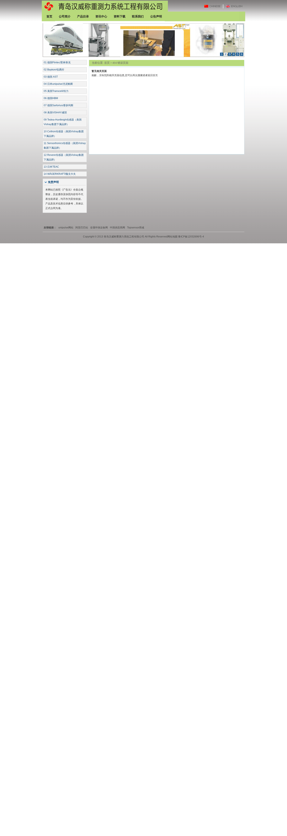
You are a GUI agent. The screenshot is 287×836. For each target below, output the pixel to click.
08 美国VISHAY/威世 (55, 112)
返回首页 (153, 75)
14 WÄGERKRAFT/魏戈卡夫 (60, 173)
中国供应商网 (117, 227)
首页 (107, 62)
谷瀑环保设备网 (99, 227)
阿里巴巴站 (81, 227)
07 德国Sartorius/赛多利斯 (58, 105)
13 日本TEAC (51, 166)
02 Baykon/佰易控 (54, 69)
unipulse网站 (65, 227)
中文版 (214, 6)
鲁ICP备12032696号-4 (191, 236)
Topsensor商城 (135, 227)
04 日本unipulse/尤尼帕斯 (58, 83)
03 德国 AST (51, 76)
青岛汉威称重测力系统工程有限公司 (105, 6)
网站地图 (172, 236)
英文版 (235, 6)
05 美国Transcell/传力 (56, 91)
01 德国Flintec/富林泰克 (57, 62)
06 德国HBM (51, 98)
